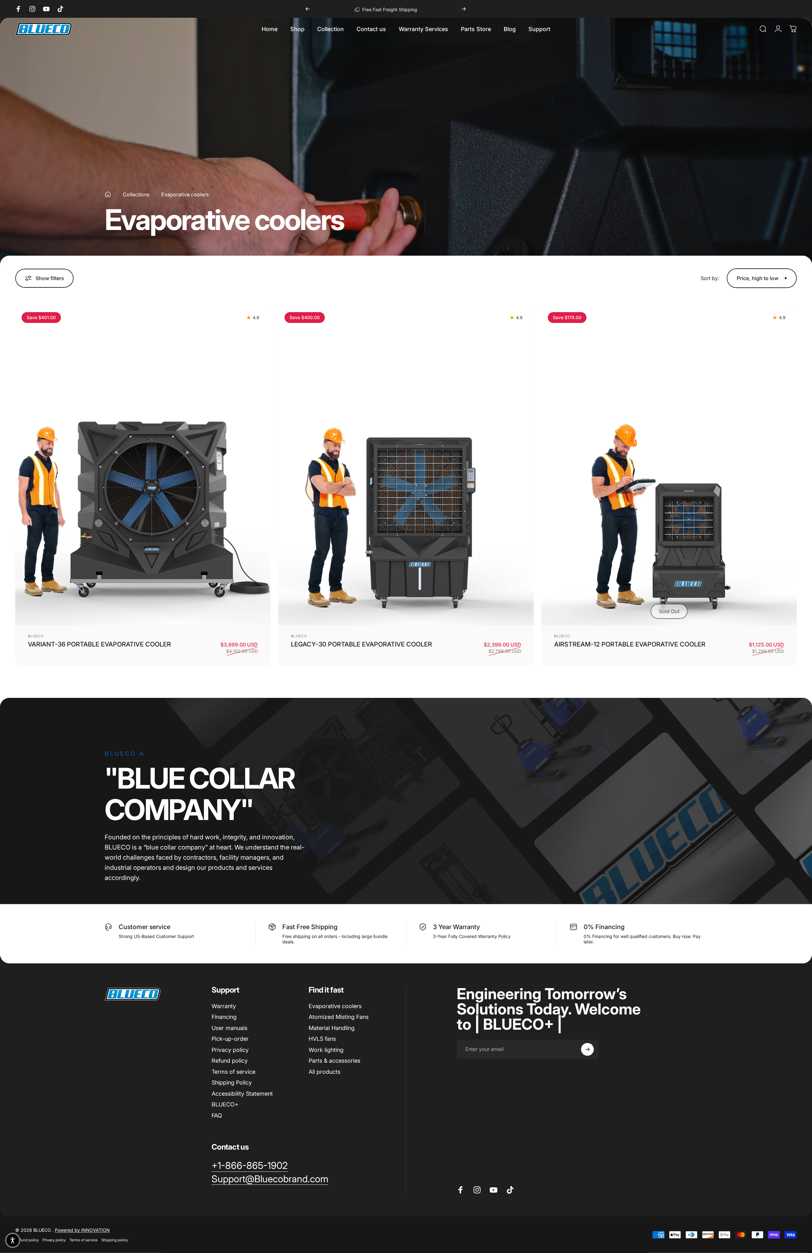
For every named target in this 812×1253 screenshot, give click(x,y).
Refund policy (230, 1060)
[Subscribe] (587, 1049)
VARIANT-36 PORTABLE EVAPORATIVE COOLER (99, 644)
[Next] (464, 9)
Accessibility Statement (242, 1093)
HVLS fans (322, 1038)
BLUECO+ (225, 1104)
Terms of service (233, 1071)
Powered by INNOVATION (82, 1230)
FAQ (217, 1115)
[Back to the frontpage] (108, 194)
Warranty (224, 1006)
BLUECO (36, 636)
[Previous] (308, 9)
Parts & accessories (334, 1060)
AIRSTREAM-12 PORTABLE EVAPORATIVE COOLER (629, 644)
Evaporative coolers (335, 1006)
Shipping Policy (232, 1082)
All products (324, 1071)
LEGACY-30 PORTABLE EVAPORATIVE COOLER (361, 644)
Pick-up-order (230, 1038)
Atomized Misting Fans (339, 1017)
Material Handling (332, 1028)
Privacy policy (230, 1049)
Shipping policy (115, 1240)
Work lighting (326, 1049)
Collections (136, 194)
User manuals (229, 1028)
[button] (297, 29)
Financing (224, 1017)
